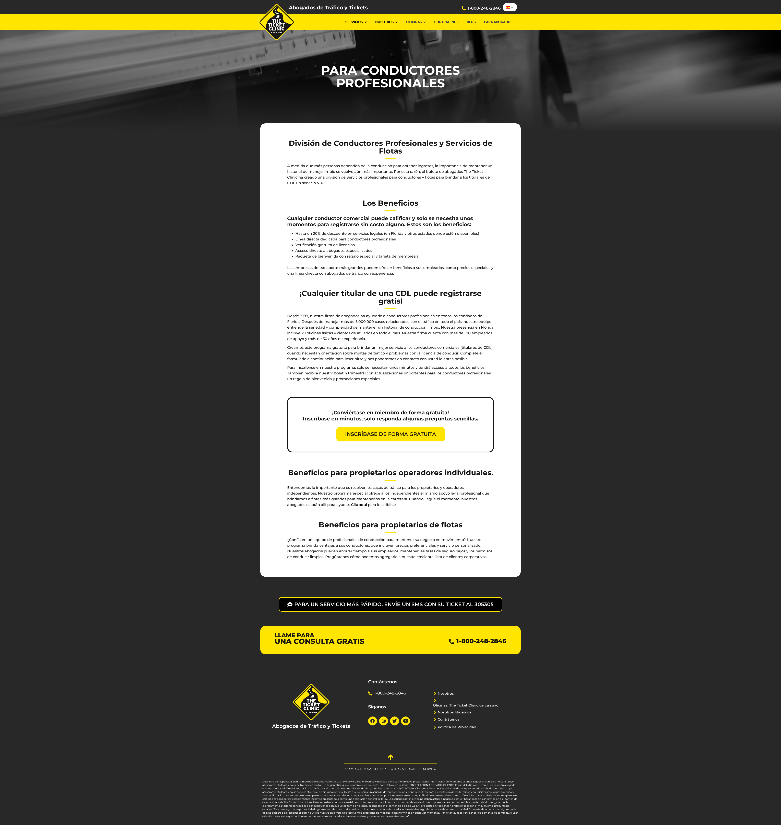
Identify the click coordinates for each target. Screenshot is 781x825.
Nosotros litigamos (454, 712)
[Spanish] (509, 7)
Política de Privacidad (457, 727)
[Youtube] (405, 720)
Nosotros (384, 22)
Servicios (354, 22)
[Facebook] (372, 720)
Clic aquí (359, 504)
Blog (471, 22)
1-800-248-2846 (484, 8)
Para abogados (498, 22)
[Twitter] (394, 720)
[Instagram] (383, 720)
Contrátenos (446, 22)
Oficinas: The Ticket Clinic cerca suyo (465, 705)
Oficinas (414, 22)
